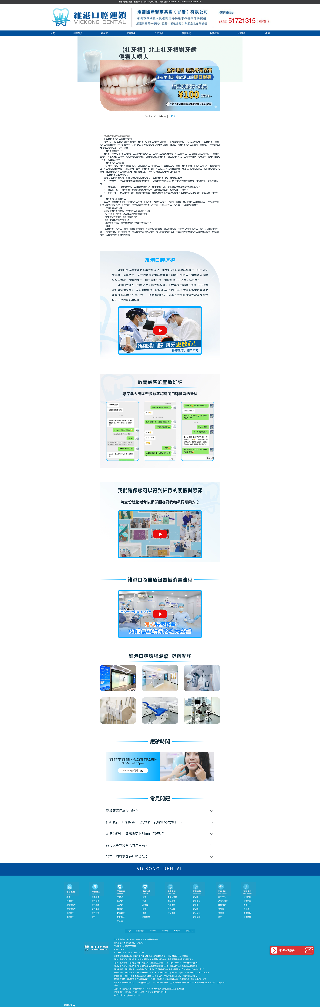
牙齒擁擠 (95, 901)
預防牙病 (171, 913)
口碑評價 (158, 33)
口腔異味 (171, 909)
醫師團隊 (177, 931)
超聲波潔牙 (223, 901)
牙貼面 (120, 921)
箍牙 (94, 917)
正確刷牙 (171, 901)
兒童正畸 (247, 901)
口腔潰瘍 (146, 917)
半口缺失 (70, 913)
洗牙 (220, 917)
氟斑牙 (120, 909)
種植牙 (104, 33)
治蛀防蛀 (247, 897)
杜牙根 (172, 116)
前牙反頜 (95, 909)
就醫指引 (242, 33)
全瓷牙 (120, 905)
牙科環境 (153, 931)
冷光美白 (222, 897)
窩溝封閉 (247, 905)
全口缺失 (70, 917)
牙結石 (221, 909)
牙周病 (195, 909)
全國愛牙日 (172, 897)
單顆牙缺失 (71, 905)
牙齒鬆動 (196, 913)
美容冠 (120, 897)
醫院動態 (186, 33)
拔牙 (144, 909)
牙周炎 (195, 897)
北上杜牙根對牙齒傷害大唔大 (117, 136)
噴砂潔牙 (222, 905)
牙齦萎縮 (196, 917)
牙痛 (144, 913)
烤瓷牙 (120, 901)
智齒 (144, 901)
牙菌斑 (221, 913)
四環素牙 (121, 913)
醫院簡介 (78, 33)
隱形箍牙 (95, 897)
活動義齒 (121, 917)
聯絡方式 (189, 931)
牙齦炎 (195, 905)
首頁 (52, 33)
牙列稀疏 (95, 905)
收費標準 (214, 33)
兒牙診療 (247, 917)
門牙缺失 (70, 901)
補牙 (144, 897)
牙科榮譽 (165, 931)
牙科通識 (171, 905)
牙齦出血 (196, 901)
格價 (267, 33)
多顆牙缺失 (71, 909)
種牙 (68, 897)
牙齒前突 (95, 913)
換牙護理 (247, 913)
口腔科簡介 (140, 931)
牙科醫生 (131, 33)
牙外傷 (246, 909)
